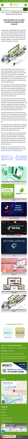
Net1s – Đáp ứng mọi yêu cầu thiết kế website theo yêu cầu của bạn (21, 157)
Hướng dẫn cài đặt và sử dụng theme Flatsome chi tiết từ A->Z (14, 255)
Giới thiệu (3, 409)
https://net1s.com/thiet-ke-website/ (13, 150)
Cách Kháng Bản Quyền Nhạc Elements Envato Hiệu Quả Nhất (14, 199)
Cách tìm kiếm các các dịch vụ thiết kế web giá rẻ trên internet (14, 310)
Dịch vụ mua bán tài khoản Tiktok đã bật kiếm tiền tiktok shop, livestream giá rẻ (14, 218)
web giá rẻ (22, 69)
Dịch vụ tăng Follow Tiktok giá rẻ (14, 235)
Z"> (2, 253)
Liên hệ (3, 412)
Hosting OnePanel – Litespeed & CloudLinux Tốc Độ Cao (14, 181)
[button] (2, 5)
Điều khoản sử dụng (6, 421)
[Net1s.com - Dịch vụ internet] (14, 4)
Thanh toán (4, 415)
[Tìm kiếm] (25, 9)
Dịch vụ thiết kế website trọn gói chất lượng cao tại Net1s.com (14, 273)
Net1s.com (19, 437)
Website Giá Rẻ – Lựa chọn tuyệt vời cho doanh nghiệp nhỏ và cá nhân (7, 157)
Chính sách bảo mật (6, 418)
